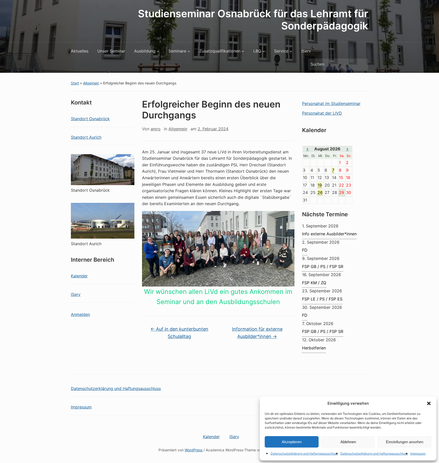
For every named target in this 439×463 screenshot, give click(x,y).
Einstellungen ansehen (404, 442)
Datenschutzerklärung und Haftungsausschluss (304, 453)
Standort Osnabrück (90, 118)
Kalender (79, 275)
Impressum (418, 453)
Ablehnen (348, 442)
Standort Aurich (86, 137)
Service (281, 51)
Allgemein (91, 83)
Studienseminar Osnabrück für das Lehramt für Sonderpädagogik (253, 19)
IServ (306, 51)
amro (156, 128)
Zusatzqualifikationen (219, 51)
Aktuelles (79, 51)
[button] (428, 403)
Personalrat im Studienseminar (331, 103)
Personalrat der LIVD (322, 113)
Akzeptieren (292, 442)
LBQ (257, 51)
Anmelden (80, 314)
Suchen (362, 64)
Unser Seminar (111, 51)
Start (75, 83)
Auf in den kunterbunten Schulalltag (179, 332)
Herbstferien (314, 347)
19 (320, 185)
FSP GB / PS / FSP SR (322, 266)
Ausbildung (144, 51)
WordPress (193, 450)
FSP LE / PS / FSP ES (322, 298)
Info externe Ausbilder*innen (329, 233)
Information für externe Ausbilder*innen (257, 332)
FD (304, 250)
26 (320, 192)
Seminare (177, 51)
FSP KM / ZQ (314, 282)
